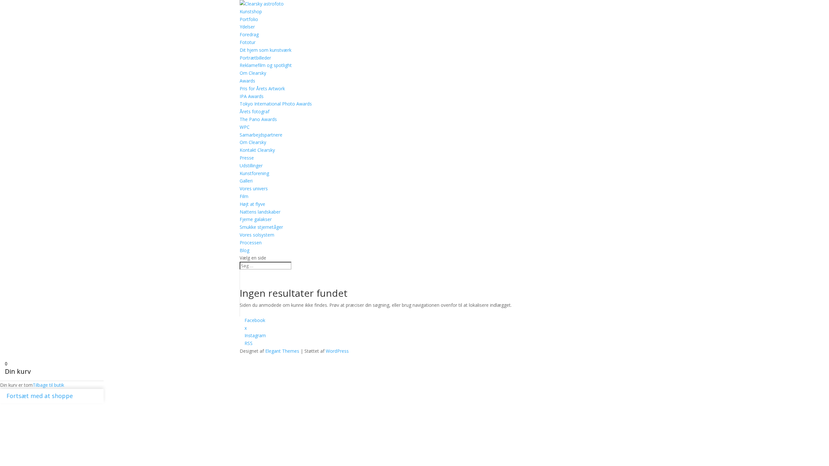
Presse (247, 158)
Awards (247, 81)
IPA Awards (252, 96)
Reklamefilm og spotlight (266, 65)
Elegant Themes (282, 351)
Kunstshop (251, 11)
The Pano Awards (258, 119)
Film (244, 196)
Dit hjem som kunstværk (265, 50)
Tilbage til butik (48, 385)
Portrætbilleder (255, 58)
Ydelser (247, 27)
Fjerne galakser (256, 219)
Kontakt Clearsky (257, 150)
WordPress (337, 351)
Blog (244, 250)
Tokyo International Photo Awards (276, 104)
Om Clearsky (253, 142)
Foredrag (249, 34)
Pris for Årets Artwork (262, 88)
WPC (245, 127)
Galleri (246, 181)
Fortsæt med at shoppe (39, 396)
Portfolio (249, 19)
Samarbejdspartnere (261, 135)
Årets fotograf (254, 111)
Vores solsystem (257, 235)
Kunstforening (254, 173)
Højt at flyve (252, 204)
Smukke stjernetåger (261, 227)
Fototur (248, 42)
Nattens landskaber (260, 212)
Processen (251, 242)
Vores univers (254, 188)
